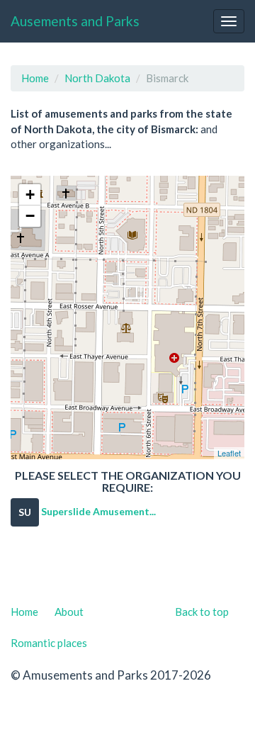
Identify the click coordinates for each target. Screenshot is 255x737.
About (69, 611)
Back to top (202, 611)
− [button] (30, 216)
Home (35, 78)
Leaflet (229, 452)
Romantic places (49, 642)
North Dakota (97, 78)
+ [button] (30, 194)
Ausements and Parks (75, 21)
